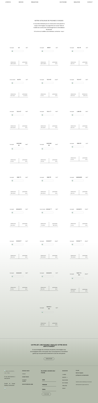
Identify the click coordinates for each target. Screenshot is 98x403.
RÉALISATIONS (34, 2)
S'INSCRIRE (46, 394)
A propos (64, 374)
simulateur (64, 385)
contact (64, 388)
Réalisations (65, 380)
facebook (24, 381)
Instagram (24, 379)
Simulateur (77, 2)
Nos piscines (63, 2)
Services (64, 377)
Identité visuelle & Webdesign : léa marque (84, 381)
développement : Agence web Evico (82, 384)
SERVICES (21, 2)
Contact (90, 2)
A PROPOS (8, 2)
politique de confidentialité (82, 375)
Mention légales (79, 373)
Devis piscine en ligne (27, 384)
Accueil (77, 370)
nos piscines (65, 382)
